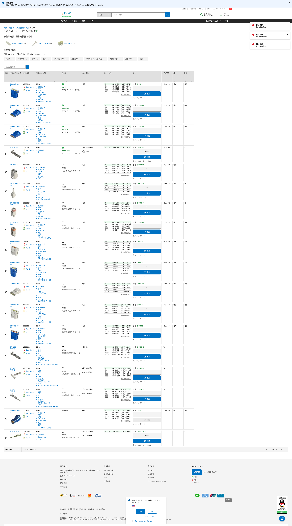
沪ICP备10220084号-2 (68, 520)
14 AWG (40, 378)
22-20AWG (42, 438)
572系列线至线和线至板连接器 (48, 364)
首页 (5, 28)
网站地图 (91, 509)
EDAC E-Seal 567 (44, 361)
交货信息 (107, 481)
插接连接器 (68, 43)
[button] (64, 21)
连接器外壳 (41, 87)
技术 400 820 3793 (67, 476)
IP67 (39, 89)
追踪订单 (215, 9)
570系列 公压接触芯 (44, 199)
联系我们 (201, 9)
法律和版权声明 (73, 509)
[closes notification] (289, 2)
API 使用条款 (100, 509)
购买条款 (83, 509)
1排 (39, 178)
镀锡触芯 (41, 359)
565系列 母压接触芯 (44, 101)
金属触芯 (41, 150)
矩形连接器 (41, 167)
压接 (39, 355)
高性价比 (185, 9)
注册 (209, 14)
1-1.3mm (41, 92)
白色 (39, 190)
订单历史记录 (109, 474)
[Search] (167, 14)
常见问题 (63, 487)
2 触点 (40, 171)
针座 (39, 173)
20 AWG (41, 357)
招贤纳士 (151, 478)
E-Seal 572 (42, 169)
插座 (39, 96)
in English (223, 9)
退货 (105, 478)
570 (39, 351)
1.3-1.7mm (41, 134)
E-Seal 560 (42, 94)
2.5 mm (40, 100)
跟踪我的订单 (109, 470)
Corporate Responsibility (157, 481)
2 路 (39, 234)
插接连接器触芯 (44, 43)
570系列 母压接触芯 (44, 218)
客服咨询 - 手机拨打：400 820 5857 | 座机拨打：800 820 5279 (80, 471)
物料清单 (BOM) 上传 (214, 21)
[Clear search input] (163, 14)
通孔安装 (41, 177)
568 (39, 362)
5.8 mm (40, 175)
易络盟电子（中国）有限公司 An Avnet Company (77, 518)
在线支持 (63, 479)
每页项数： (9, 449)
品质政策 (151, 474)
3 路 (39, 276)
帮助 (208, 9)
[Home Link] (66, 15)
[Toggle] (5, 54)
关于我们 (151, 470)
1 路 (39, 195)
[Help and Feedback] (282, 518)
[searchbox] (138, 14)
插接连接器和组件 (22, 28)
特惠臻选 (193, 9)
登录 (205, 14)
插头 (39, 117)
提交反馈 (63, 483)
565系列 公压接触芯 (44, 122)
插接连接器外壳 (17, 43)
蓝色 (39, 90)
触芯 (39, 350)
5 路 (39, 98)
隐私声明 (63, 509)
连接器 (11, 28)
